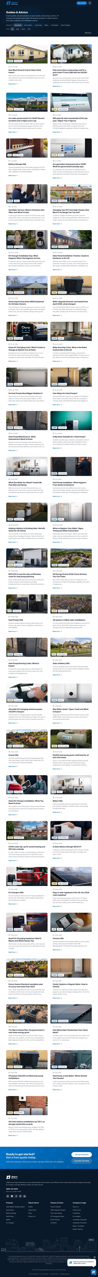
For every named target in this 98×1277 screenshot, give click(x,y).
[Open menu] (90, 3)
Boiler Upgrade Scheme (58, 1210)
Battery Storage (11, 1213)
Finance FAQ (58, 938)
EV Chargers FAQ (16, 892)
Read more (12, 84)
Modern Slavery (78, 1229)
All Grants (54, 1223)
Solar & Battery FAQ (61, 663)
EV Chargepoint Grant (57, 1216)
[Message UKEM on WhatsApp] (7, 1196)
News (23, 29)
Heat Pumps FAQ (16, 620)
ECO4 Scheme (55, 1219)
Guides (30, 1207)
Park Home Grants (56, 1213)
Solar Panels (10, 1210)
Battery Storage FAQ (17, 164)
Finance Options (56, 1207)
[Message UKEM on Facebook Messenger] (12, 1196)
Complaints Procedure (80, 1223)
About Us (76, 1207)
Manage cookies (65, 1274)
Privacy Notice (44, 1274)
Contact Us (31, 1216)
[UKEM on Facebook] (16, 1196)
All (12, 29)
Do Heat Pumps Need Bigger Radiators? (26, 393)
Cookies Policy (55, 1274)
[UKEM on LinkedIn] (24, 1196)
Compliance (76, 1213)
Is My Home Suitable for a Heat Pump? (69, 437)
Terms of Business (33, 1274)
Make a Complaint (78, 1226)
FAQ (29, 29)
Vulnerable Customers (80, 1219)
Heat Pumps (10, 1216)
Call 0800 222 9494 (81, 1161)
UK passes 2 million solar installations (69, 620)
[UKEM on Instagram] (20, 1196)
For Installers (77, 1216)
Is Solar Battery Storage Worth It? (67, 847)
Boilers (8, 1219)
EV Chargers (10, 1223)
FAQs (30, 1213)
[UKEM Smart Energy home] (12, 3)
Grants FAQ (13, 755)
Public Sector (77, 1210)
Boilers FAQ (58, 801)
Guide (17, 29)
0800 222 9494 (12, 1189)
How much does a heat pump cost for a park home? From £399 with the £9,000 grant (70, 72)
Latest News (32, 1210)
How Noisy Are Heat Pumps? (65, 393)
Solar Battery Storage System (15, 1207)
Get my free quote (81, 1155)
